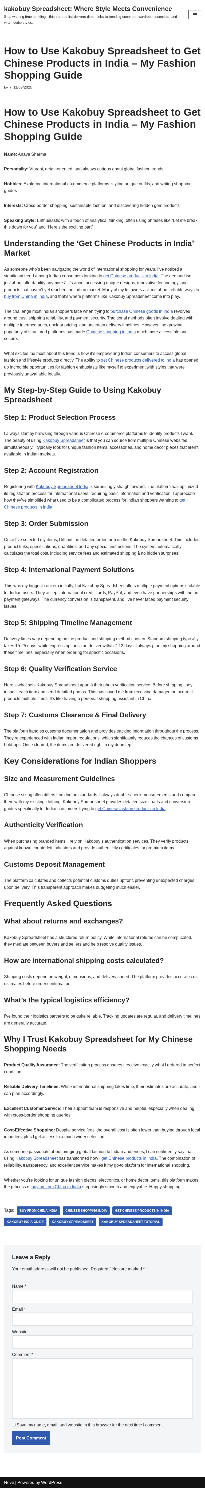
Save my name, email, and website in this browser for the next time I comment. (90, 1425)
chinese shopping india (86, 1211)
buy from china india (38, 1211)
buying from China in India (56, 1187)
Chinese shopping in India (111, 332)
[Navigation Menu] (194, 14)
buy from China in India (26, 296)
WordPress (51, 1482)
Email (19, 1309)
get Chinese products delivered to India (138, 360)
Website (19, 1332)
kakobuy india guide (25, 1222)
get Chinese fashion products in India (130, 808)
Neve (9, 1482)
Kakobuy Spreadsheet (63, 440)
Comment (22, 1354)
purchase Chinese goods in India (142, 311)
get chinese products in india (142, 1211)
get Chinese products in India (131, 276)
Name (19, 1286)
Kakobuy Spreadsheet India (62, 486)
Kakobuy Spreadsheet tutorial (130, 1222)
